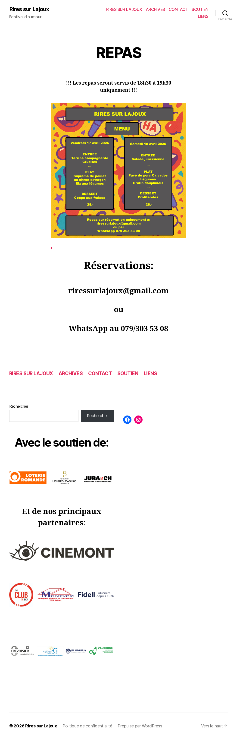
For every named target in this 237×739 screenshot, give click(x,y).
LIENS (203, 16)
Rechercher (18, 406)
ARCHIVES (155, 9)
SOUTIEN (200, 9)
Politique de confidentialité (87, 725)
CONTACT (178, 9)
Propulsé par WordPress (140, 725)
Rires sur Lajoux (29, 9)
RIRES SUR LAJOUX (124, 9)
